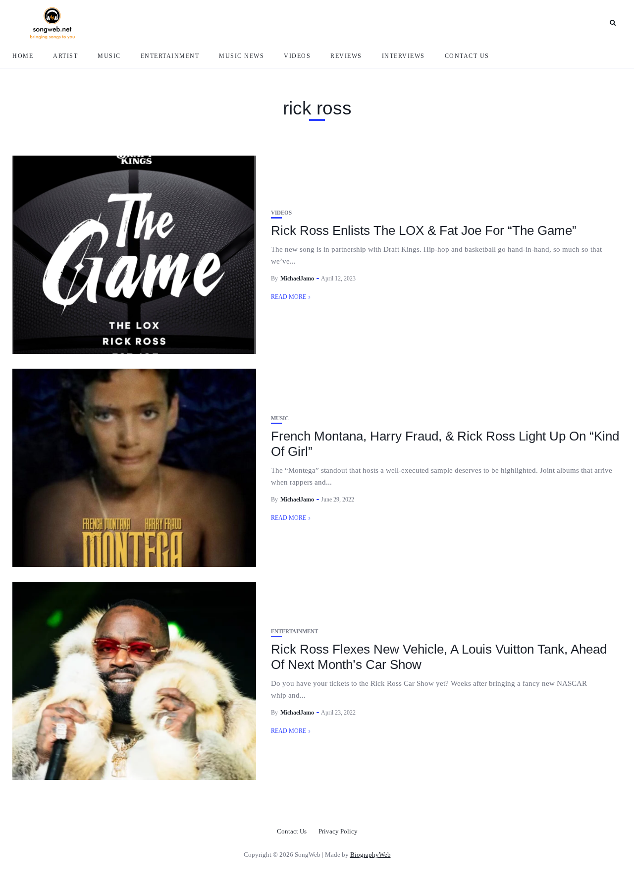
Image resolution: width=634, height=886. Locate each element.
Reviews (346, 56)
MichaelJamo (297, 278)
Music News (241, 56)
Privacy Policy (338, 831)
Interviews (403, 56)
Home (22, 56)
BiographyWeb (370, 854)
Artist (65, 56)
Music (109, 56)
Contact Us (467, 56)
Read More (288, 296)
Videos (297, 56)
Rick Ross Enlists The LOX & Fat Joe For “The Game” (424, 230)
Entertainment (170, 56)
